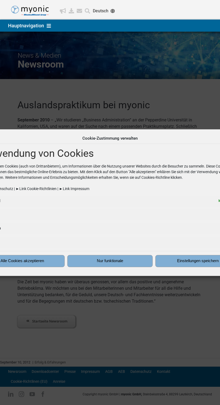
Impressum (80, 189)
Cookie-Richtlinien (42, 189)
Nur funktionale (110, 261)
